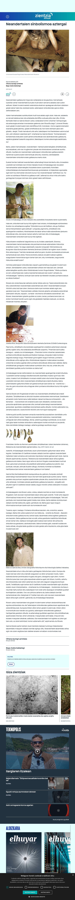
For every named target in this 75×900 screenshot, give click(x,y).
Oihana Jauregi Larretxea (14, 84)
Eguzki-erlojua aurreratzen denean (21, 792)
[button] (7, 17)
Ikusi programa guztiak (61, 819)
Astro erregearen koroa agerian (19, 805)
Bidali (11, 664)
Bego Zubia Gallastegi (13, 86)
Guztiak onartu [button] (30, 892)
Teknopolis (13, 729)
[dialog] (37, 886)
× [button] (73, 875)
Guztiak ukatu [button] (45, 892)
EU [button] (14, 94)
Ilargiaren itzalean (18, 771)
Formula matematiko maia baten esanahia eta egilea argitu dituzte (30, 717)
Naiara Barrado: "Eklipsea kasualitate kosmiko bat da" (27, 779)
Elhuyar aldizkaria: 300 (12, 81)
